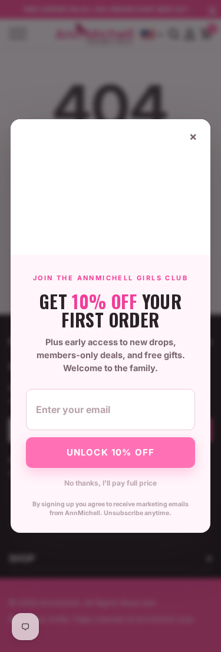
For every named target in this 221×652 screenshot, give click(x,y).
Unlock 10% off (111, 452)
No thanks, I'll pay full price (110, 483)
